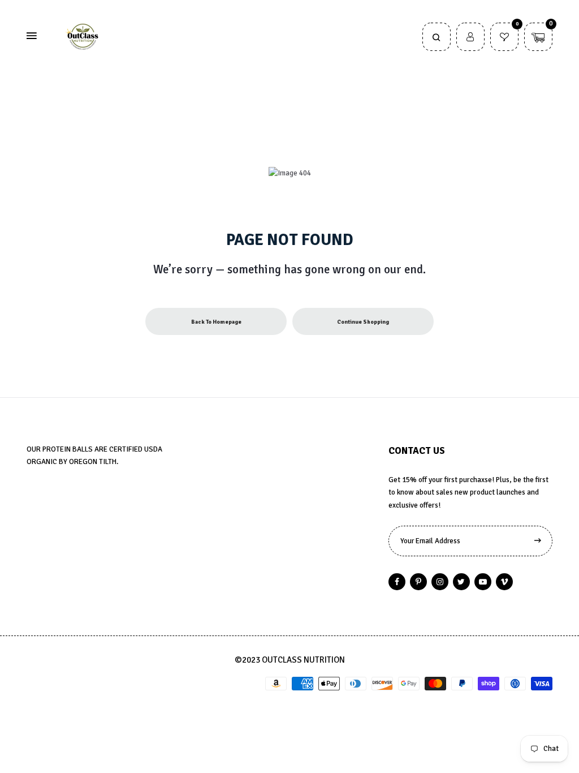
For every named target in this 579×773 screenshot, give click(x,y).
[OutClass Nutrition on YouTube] (482, 581)
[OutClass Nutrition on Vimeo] (504, 581)
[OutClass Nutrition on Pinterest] (418, 581)
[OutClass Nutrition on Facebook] (396, 581)
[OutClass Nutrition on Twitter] (461, 581)
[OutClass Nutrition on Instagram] (439, 581)
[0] (504, 38)
